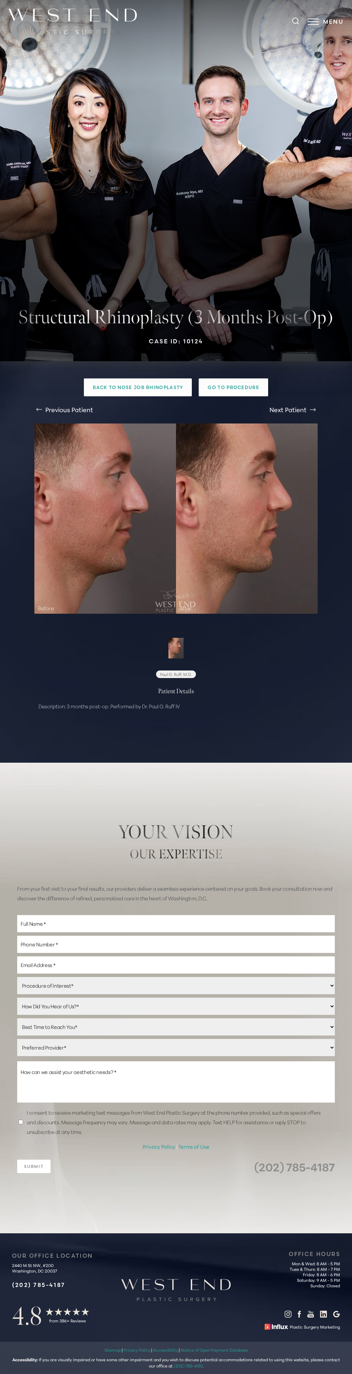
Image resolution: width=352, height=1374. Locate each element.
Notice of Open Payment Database (214, 1350)
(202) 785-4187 (294, 1166)
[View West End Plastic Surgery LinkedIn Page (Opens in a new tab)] (323, 1315)
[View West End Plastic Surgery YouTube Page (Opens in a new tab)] (310, 1315)
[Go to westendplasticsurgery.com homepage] (81, 21)
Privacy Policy (159, 1146)
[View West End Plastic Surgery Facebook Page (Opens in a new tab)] (299, 1315)
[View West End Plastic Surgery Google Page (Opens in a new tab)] (336, 1315)
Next (288, 409)
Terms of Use (193, 1146)
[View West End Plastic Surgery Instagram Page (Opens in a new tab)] (288, 1315)
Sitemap (112, 1350)
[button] (313, 22)
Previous (68, 409)
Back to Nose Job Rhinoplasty (138, 387)
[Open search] (295, 21)
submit (34, 1166)
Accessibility (165, 1350)
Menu (333, 21)
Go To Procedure (233, 387)
